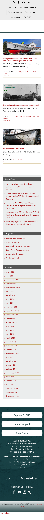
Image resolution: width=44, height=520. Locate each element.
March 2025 (11, 295)
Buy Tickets (5, 513)
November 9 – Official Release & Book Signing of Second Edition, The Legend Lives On (22, 215)
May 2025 (10, 292)
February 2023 (12, 346)
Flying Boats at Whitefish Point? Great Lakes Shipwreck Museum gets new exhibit (20, 60)
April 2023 (10, 338)
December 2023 (12, 311)
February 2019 (12, 388)
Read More (6, 75)
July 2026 (10, 272)
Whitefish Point (12, 258)
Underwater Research (15, 254)
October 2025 (11, 284)
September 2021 (12, 373)
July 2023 (10, 326)
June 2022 (10, 357)
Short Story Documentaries (17, 250)
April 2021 (10, 377)
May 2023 (10, 334)
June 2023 (10, 330)
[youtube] (19, 492)
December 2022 (12, 350)
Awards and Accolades (15, 239)
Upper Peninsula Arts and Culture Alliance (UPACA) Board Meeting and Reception (22, 196)
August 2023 (11, 323)
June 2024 (10, 299)
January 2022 (11, 365)
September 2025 (13, 288)
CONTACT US (17, 487)
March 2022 (11, 361)
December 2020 (12, 381)
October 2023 (11, 319)
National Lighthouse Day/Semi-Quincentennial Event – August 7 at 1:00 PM (21, 187)
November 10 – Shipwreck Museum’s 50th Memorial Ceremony (21, 205)
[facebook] (14, 492)
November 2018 (12, 392)
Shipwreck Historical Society (18, 246)
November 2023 (12, 315)
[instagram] (24, 492)
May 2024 (10, 303)
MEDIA (29, 487)
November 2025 (12, 280)
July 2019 (9, 385)
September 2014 (12, 396)
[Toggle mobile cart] (36, 25)
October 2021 (11, 369)
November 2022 (13, 354)
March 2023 (11, 342)
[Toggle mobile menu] (40, 25)
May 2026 (10, 276)
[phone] (30, 492)
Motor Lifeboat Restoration (13, 149)
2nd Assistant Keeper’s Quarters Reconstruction (22, 105)
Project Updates (21, 71)
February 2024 (12, 307)
